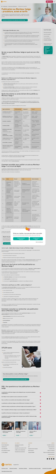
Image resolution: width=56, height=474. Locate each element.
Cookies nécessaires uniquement (21, 239)
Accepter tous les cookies (36, 239)
